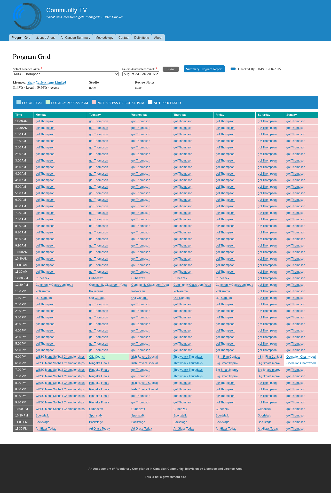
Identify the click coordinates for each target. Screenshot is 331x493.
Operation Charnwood (301, 356)
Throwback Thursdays (188, 356)
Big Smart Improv (227, 363)
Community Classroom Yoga (54, 284)
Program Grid (21, 37)
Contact (123, 37)
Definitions (141, 37)
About (158, 37)
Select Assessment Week (138, 68)
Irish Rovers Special (144, 356)
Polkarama (43, 291)
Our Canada (44, 298)
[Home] (27, 17)
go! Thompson (45, 121)
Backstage (42, 422)
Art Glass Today (46, 428)
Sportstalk (42, 415)
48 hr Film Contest (228, 356)
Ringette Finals (99, 363)
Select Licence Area (26, 68)
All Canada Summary (75, 37)
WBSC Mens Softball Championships (60, 356)
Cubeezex (42, 278)
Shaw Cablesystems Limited (46, 82)
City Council (97, 356)
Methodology (104, 37)
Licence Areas (45, 37)
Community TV (66, 9)
